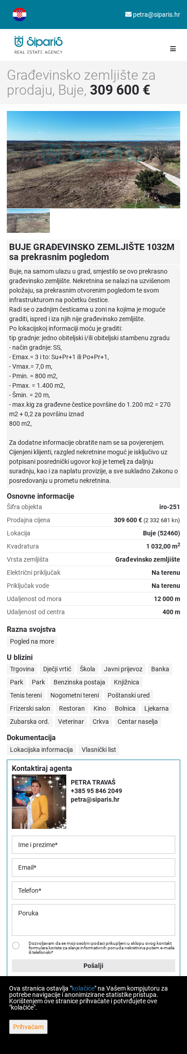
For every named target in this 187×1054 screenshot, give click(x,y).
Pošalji (93, 965)
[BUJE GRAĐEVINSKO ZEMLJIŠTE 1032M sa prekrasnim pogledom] (93, 159)
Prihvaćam (28, 1026)
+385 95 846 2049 (96, 790)
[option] (28, 220)
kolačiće (83, 988)
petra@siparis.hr (156, 14)
